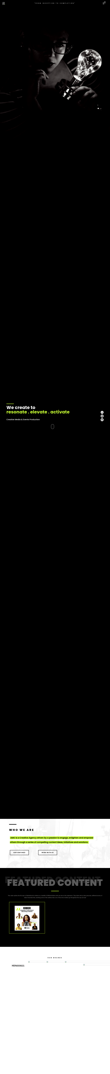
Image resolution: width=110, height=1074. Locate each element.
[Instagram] (102, 412)
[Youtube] (102, 416)
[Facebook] (102, 419)
